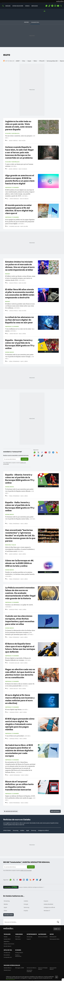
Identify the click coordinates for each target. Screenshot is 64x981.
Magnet (7, 273)
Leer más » (14, 166)
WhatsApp (46, 6)
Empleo (26, 910)
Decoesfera (7, 955)
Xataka (5, 936)
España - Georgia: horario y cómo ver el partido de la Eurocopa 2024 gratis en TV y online (19, 344)
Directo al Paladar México (43, 968)
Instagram (55, 6)
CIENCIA (27, 6)
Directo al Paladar (43, 936)
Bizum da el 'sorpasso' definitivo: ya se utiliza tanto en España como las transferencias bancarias (19, 785)
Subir (55, 929)
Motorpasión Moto (54, 939)
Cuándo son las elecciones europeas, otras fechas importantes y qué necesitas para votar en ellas (19, 619)
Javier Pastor (14, 333)
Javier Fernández (15, 775)
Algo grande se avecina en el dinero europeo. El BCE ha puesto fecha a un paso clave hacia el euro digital (19, 179)
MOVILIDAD (35, 6)
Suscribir (24, 459)
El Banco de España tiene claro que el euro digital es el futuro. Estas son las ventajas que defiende (20, 647)
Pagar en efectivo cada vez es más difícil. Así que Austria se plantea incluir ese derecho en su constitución (20, 673)
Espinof (29, 939)
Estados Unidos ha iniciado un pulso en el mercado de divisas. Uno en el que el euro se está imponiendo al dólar (19, 265)
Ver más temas (8, 914)
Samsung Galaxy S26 (52, 61)
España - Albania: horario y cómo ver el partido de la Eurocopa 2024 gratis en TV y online (19, 478)
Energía (26, 904)
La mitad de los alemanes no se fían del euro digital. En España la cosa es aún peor (19, 319)
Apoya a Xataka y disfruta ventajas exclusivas (31, 887)
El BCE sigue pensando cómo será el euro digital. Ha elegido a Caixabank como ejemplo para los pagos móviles (19, 724)
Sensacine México (31, 968)
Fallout (35, 61)
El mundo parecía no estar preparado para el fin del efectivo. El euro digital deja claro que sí (19, 209)
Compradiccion (8, 957)
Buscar (58, 922)
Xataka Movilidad (48, 904)
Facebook (42, 452)
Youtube (58, 6)
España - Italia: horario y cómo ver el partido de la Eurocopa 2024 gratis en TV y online (19, 506)
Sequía (29, 61)
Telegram (52, 6)
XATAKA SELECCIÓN (17, 6)
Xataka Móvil (7, 939)
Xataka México (8, 968)
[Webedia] (60, 1)
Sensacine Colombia (29, 970)
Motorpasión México (53, 968)
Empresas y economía (12, 187)
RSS (57, 452)
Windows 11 (47, 910)
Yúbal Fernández (14, 361)
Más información (10, 979)
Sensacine (29, 936)
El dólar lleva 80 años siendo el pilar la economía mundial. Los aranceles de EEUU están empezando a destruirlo (19, 293)
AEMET (18, 61)
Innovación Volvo (35, 22)
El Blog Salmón (19, 952)
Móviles (6, 904)
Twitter (61, 6)
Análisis (22, 830)
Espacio (46, 901)
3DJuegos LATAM (19, 968)
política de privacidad (26, 870)
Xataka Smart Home (9, 944)
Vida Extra (17, 939)
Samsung (33, 830)
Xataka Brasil (7, 970)
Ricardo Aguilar (14, 226)
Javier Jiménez (13, 140)
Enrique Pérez (13, 609)
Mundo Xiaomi (7, 946)
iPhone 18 (41, 61)
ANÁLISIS (7, 6)
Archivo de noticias (11, 811)
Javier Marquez (14, 198)
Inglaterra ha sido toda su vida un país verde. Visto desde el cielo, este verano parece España (18, 125)
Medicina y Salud (10, 544)
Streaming (15, 830)
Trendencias (7, 952)
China (23, 61)
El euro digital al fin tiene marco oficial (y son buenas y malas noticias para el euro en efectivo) (19, 699)
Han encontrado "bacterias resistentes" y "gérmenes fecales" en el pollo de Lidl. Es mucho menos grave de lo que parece (20, 535)
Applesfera (6, 941)
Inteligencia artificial (43, 830)
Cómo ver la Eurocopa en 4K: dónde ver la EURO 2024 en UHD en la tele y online (19, 563)
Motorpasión (53, 936)
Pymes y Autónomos (18, 955)
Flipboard (34, 455)
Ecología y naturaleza (12, 133)
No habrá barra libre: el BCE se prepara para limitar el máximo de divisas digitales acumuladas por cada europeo (19, 750)
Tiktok (49, 6)
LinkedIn (38, 455)
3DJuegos (17, 936)
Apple (27, 830)
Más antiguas (55, 811)
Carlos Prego (13, 283)
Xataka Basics (9, 352)
